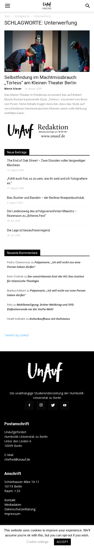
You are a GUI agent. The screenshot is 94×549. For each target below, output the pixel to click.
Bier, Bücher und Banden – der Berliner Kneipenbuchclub (45, 197)
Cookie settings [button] (37, 542)
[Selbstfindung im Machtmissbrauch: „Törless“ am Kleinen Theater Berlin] (47, 51)
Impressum (12, 514)
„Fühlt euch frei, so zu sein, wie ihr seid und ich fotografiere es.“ (47, 181)
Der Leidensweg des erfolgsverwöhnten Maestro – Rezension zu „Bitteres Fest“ (42, 213)
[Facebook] (29, 405)
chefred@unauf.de (17, 459)
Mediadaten (12, 505)
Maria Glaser (12, 88)
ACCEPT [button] (62, 542)
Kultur (9, 69)
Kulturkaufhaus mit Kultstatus (50, 319)
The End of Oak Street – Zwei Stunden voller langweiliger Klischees (46, 163)
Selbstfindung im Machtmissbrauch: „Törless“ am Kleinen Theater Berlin (40, 80)
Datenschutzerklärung (19, 509)
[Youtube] (64, 405)
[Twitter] (53, 405)
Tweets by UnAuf (16, 335)
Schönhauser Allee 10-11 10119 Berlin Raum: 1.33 (21, 486)
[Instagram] (41, 405)
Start (7, 16)
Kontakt (10, 500)
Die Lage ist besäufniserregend (28, 230)
